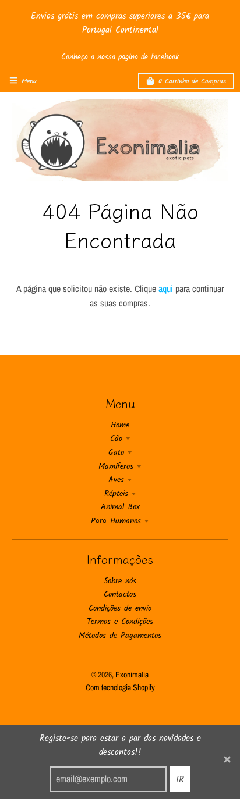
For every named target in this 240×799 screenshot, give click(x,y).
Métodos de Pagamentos (120, 635)
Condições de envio (120, 608)
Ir (180, 779)
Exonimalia (132, 674)
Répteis (116, 493)
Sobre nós (120, 581)
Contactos (120, 594)
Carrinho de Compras (192, 81)
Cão (116, 438)
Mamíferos (115, 466)
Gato (116, 452)
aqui (165, 288)
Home (120, 425)
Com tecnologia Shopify (120, 687)
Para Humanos (116, 521)
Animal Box (120, 507)
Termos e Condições (120, 621)
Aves (116, 479)
